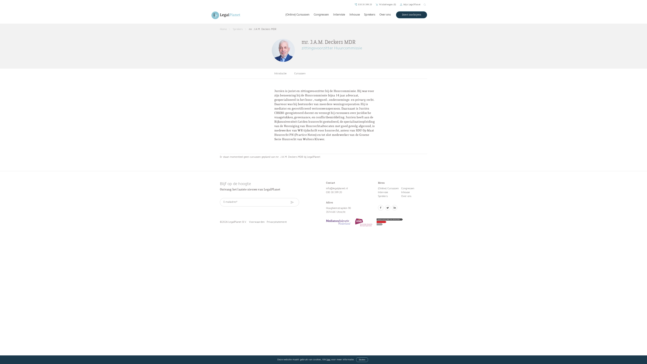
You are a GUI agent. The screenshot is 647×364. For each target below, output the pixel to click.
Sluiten (362, 360)
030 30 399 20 (365, 4)
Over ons (385, 14)
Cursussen (299, 73)
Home (223, 29)
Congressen (321, 14)
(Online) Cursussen (297, 14)
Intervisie (339, 14)
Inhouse (354, 14)
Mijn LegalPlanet (411, 4)
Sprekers (369, 14)
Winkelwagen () (387, 4)
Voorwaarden (257, 222)
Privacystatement (277, 222)
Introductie (280, 73)
